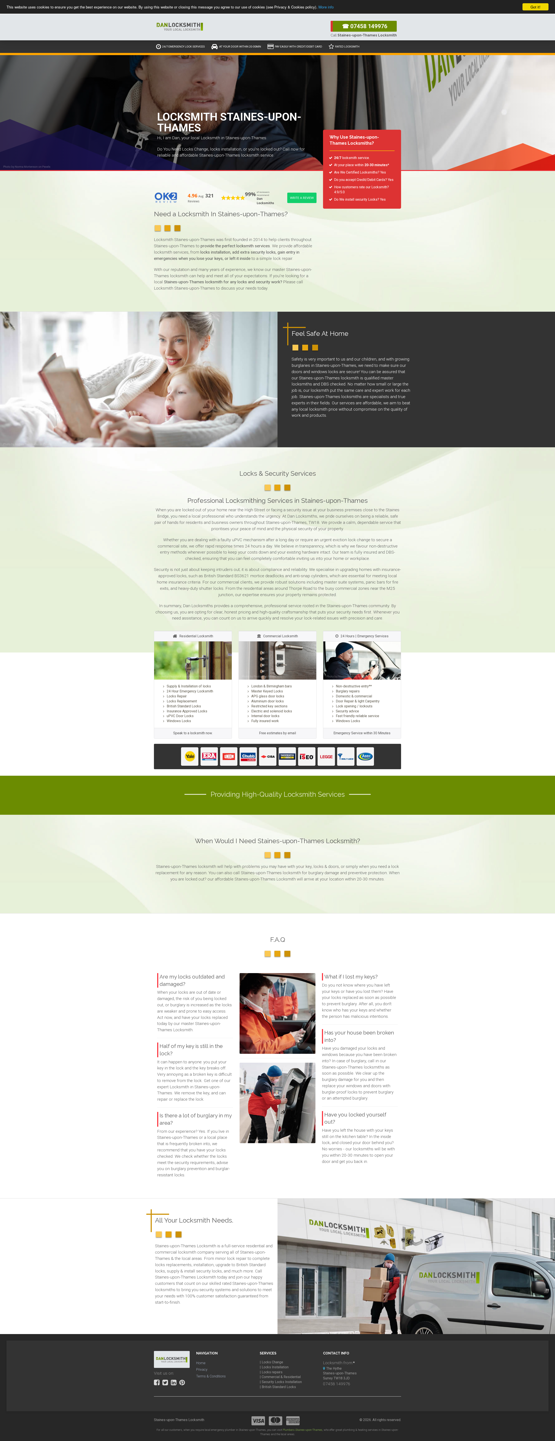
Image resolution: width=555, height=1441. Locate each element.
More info (326, 7)
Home (201, 1363)
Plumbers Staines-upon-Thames (302, 1429)
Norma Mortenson (26, 166)
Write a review (302, 198)
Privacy (201, 1369)
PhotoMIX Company (181, 676)
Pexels (46, 166)
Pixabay (258, 676)
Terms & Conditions (211, 1376)
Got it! (535, 7)
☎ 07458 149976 (364, 26)
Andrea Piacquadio (27, 444)
